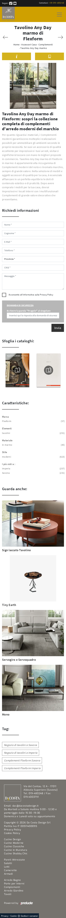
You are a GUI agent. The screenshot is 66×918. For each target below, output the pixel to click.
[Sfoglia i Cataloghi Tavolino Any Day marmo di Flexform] (49, 56)
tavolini (33, 433)
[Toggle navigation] (59, 14)
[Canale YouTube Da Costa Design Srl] (15, 3)
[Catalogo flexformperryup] (48, 370)
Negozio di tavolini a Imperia (20, 752)
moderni (33, 456)
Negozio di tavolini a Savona (20, 745)
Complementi (45, 44)
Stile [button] (4, 452)
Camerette (10, 870)
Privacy (4, 915)
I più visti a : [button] (8, 464)
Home (16, 44)
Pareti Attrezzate (14, 859)
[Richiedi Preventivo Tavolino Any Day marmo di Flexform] (16, 56)
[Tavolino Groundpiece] (60, 37)
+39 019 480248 (56, 3)
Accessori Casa (29, 44)
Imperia (33, 468)
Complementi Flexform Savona (22, 760)
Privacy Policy (46, 294)
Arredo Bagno (12, 880)
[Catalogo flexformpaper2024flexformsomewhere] (17, 370)
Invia (57, 328)
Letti (6, 866)
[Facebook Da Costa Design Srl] (11, 3)
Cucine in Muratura (15, 850)
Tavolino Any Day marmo (33, 48)
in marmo (33, 444)
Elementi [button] (7, 428)
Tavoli (7, 894)
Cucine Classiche (14, 846)
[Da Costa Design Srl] (8, 14)
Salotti (8, 863)
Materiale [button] (7, 440)
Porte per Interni (14, 883)
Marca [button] (5, 416)
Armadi (8, 873)
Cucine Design (12, 839)
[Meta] (5, 37)
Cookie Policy (12, 833)
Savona (33, 472)
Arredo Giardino (13, 890)
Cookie (13, 915)
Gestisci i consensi (29, 915)
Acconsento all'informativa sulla (31, 294)
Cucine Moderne (14, 843)
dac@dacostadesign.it (25, 805)
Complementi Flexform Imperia (22, 768)
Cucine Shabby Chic (15, 853)
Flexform (33, 421)
